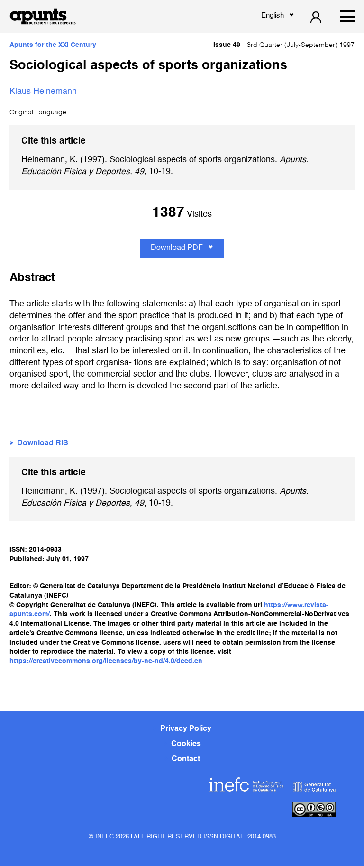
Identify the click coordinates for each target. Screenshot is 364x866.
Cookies (186, 744)
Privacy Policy (185, 729)
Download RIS (42, 443)
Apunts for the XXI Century (52, 45)
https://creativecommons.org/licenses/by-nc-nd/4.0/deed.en (105, 661)
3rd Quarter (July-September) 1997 (284, 45)
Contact (186, 759)
